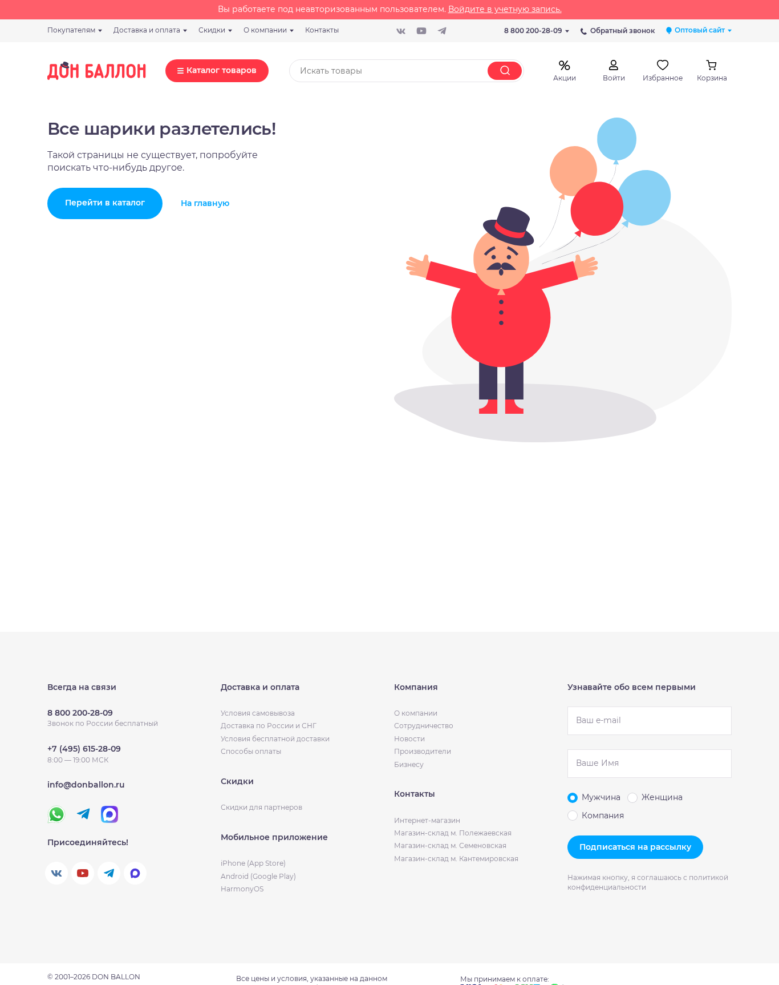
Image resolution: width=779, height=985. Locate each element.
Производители (422, 751)
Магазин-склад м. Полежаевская (453, 833)
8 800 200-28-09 (533, 30)
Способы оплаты (251, 751)
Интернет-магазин (427, 820)
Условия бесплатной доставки (275, 738)
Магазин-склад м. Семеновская (450, 845)
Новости (409, 738)
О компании (415, 713)
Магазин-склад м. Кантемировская (456, 858)
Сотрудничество (423, 725)
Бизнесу (409, 764)
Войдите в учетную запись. (505, 9)
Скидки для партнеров (261, 807)
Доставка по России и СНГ (269, 725)
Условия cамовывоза (258, 713)
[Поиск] (505, 71)
